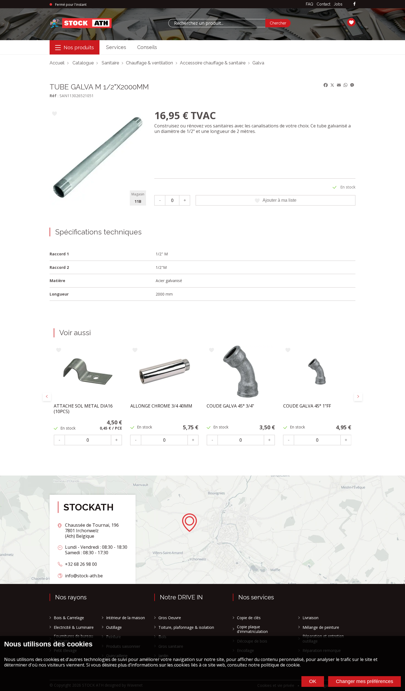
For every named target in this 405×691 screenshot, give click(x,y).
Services (116, 47)
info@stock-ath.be (84, 576)
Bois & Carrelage (69, 617)
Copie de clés (249, 617)
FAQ (309, 4)
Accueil (57, 62)
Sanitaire (110, 62)
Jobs (338, 4)
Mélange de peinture (321, 627)
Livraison (310, 617)
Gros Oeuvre (169, 617)
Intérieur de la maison (125, 617)
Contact (323, 4)
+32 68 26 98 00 (81, 564)
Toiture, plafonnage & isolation (186, 627)
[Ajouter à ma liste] (54, 114)
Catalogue (83, 62)
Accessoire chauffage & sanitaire (212, 62)
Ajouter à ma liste (279, 200)
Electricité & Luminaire (74, 627)
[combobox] (216, 23)
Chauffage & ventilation (149, 62)
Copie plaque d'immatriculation (252, 629)
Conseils (147, 47)
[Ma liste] (351, 23)
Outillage (114, 627)
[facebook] (354, 4)
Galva (258, 62)
